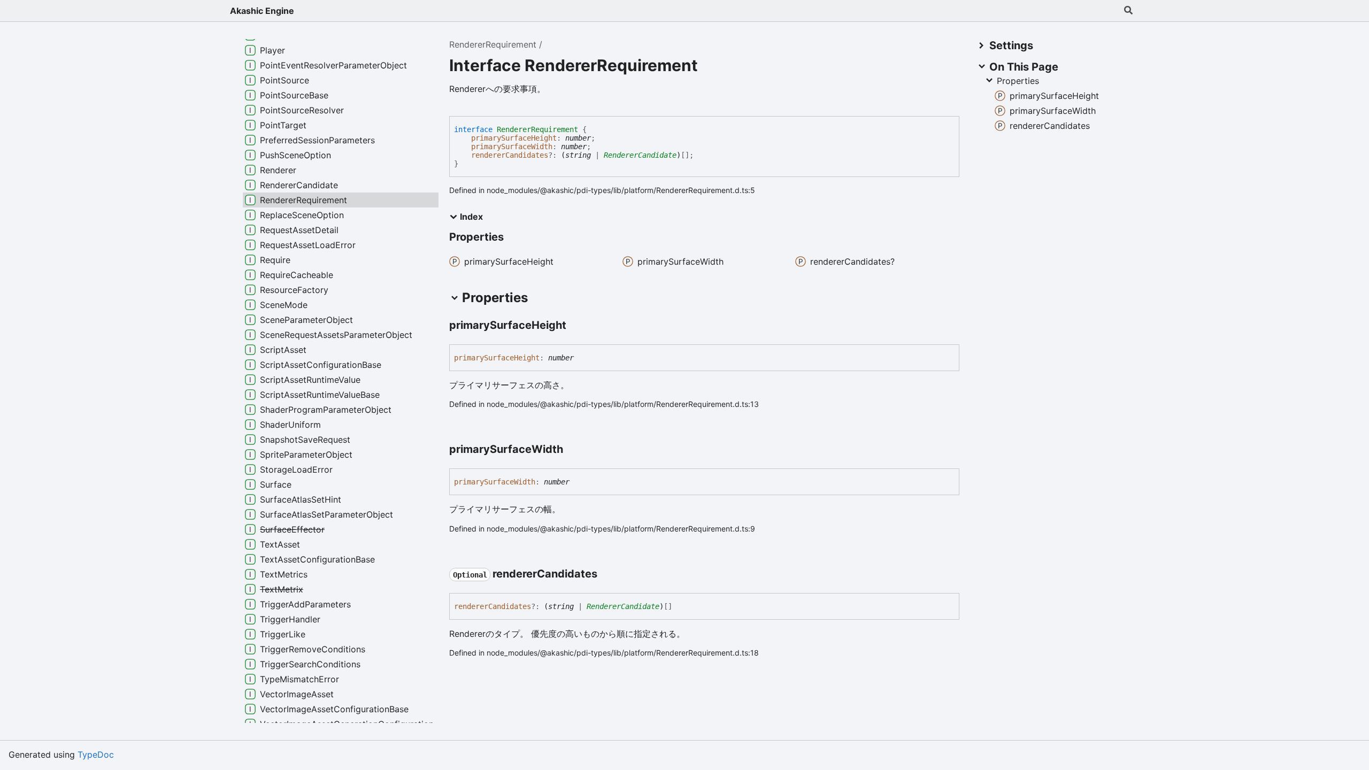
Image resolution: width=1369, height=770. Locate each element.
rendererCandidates (509, 155)
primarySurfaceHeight (514, 138)
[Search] (1128, 10)
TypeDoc (96, 754)
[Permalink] (576, 326)
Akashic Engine (262, 10)
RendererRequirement (492, 44)
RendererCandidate (640, 155)
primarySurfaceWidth (511, 146)
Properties (1018, 80)
